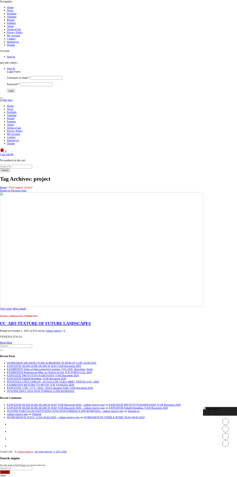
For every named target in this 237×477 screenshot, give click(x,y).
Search (5, 170)
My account (13, 35)
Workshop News (31, 316)
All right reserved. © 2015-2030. (51, 451)
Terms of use (14, 29)
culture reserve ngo (17, 414)
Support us (13, 41)
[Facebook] (225, 431)
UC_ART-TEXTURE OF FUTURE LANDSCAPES (45, 323)
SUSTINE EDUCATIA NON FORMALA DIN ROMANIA (41, 391)
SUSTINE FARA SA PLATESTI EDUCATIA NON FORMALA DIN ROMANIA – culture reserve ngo (65, 411)
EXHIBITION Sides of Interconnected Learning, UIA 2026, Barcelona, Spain (50, 369)
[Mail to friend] (225, 446)
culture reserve (54, 330)
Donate (11, 44)
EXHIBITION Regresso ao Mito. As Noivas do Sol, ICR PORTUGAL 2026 (49, 372)
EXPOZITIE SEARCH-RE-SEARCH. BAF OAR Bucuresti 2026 (44, 366)
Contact (11, 38)
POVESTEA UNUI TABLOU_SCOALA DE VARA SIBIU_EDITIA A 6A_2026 (53, 381)
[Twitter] (225, 424)
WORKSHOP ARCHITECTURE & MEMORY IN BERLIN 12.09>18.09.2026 (51, 362)
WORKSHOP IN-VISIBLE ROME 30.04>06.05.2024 (114, 417)
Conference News (16, 316)
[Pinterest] (225, 438)
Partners (11, 23)
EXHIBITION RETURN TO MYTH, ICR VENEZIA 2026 (40, 384)
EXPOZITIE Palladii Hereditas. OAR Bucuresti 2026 (36, 378)
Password (13, 84)
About (10, 26)
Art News (4, 316)
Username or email (18, 77)
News (10, 10)
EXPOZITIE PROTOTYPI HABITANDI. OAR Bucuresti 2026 (43, 375)
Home (10, 7)
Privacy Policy (15, 32)
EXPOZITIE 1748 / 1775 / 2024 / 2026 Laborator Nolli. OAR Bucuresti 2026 (50, 387)
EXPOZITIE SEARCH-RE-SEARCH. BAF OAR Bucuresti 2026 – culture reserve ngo (56, 404)
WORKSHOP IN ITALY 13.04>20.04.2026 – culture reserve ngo (43, 417)
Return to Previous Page (13, 190)
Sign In (11, 56)
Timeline (11, 16)
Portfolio (11, 13)
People (10, 19)
